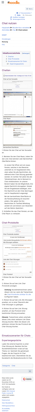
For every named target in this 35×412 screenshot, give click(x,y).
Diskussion (28, 15)
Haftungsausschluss (8, 406)
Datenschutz (6, 400)
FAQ (3, 44)
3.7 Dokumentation (24, 13)
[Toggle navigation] (2, 3)
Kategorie (6, 366)
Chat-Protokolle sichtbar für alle (19, 294)
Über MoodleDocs (7, 403)
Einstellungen (6, 39)
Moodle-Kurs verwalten (20, 28)
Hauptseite (6, 28)
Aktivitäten (6, 30)
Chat (14, 30)
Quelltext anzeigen (19, 17)
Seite (18, 15)
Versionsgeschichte (19, 19)
